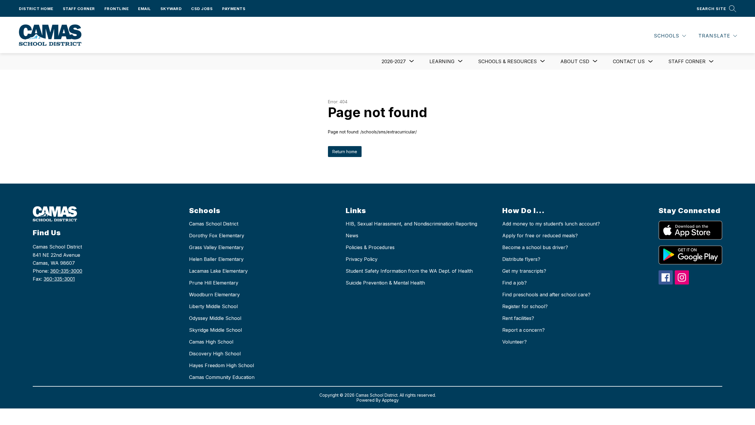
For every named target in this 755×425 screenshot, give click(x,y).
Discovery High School (215, 354)
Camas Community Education (222, 377)
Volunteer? (514, 342)
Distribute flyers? (521, 259)
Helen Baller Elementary (216, 259)
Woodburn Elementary (214, 295)
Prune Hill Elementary (213, 283)
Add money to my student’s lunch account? (551, 224)
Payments (233, 8)
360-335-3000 (66, 271)
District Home (36, 8)
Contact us (629, 61)
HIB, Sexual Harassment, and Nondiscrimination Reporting (411, 224)
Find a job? (514, 283)
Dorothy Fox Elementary (216, 235)
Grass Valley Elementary (216, 247)
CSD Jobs (202, 8)
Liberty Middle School (213, 306)
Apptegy (390, 400)
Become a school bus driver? (535, 247)
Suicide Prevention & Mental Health (385, 283)
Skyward (171, 8)
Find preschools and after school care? (546, 295)
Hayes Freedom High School (221, 365)
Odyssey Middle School (215, 318)
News (352, 235)
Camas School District (213, 224)
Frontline (116, 8)
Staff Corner (79, 8)
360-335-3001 (59, 279)
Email (144, 8)
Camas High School (211, 342)
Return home (344, 151)
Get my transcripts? (524, 271)
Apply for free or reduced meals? (540, 235)
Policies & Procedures (370, 247)
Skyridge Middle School (215, 330)
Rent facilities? (518, 318)
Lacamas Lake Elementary (218, 271)
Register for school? (525, 306)
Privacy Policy (362, 259)
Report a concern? (523, 330)
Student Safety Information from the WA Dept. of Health (409, 271)
